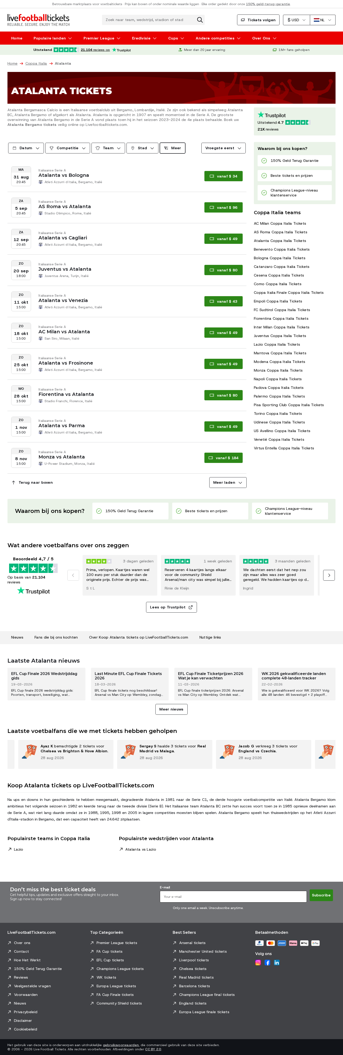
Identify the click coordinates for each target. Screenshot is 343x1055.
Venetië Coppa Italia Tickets (279, 439)
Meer (176, 148)
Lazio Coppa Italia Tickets (277, 344)
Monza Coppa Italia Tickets (278, 370)
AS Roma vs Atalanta (64, 206)
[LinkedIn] (277, 962)
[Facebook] (267, 962)
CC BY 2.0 (153, 1049)
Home (16, 38)
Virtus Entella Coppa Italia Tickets (284, 448)
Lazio (18, 849)
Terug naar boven (36, 482)
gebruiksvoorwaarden (121, 1045)
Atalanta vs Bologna (63, 175)
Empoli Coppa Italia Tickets (278, 301)
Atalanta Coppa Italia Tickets (280, 240)
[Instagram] (258, 962)
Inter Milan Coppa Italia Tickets (281, 327)
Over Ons (261, 38)
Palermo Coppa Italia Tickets (279, 396)
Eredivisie (141, 38)
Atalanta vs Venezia (63, 300)
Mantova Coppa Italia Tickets (280, 353)
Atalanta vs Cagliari (62, 238)
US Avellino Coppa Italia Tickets (282, 430)
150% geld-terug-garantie (268, 4)
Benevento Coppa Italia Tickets (282, 249)
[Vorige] (73, 575)
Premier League (99, 38)
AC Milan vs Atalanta (64, 331)
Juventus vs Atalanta (64, 269)
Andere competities (215, 38)
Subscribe (321, 895)
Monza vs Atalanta (61, 457)
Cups (173, 38)
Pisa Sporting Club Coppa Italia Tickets (289, 404)
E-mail (165, 887)
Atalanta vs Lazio (140, 849)
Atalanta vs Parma (61, 425)
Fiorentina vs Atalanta (66, 394)
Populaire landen (50, 38)
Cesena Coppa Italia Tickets (279, 275)
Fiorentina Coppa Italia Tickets (281, 318)
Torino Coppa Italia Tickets (278, 413)
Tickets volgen (262, 20)
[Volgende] (329, 575)
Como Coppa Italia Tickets (277, 283)
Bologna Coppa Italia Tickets (279, 258)
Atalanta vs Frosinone (65, 363)
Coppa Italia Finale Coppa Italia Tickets (289, 292)
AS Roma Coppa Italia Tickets (280, 232)
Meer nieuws (171, 709)
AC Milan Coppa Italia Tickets (280, 223)
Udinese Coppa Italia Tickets (279, 422)
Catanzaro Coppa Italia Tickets (282, 266)
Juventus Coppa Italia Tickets (280, 335)
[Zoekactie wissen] (200, 20)
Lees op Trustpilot (168, 607)
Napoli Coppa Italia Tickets (278, 379)
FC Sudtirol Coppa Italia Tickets (282, 309)
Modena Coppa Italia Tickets (279, 361)
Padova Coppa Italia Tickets (279, 387)
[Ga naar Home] (38, 20)
